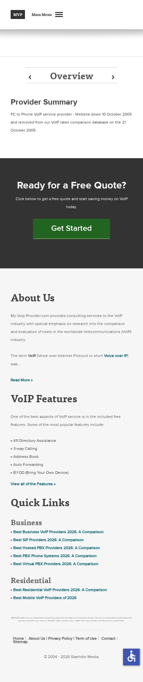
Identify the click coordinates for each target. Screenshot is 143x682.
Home (18, 638)
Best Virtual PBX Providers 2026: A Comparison (55, 563)
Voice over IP (115, 355)
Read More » (22, 380)
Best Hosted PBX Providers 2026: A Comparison (56, 547)
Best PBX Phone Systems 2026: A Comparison (55, 555)
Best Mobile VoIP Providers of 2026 (44, 597)
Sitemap (20, 641)
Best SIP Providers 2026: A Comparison (48, 539)
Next (113, 77)
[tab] (71, 75)
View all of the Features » (33, 484)
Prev (30, 77)
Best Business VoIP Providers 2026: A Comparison (58, 531)
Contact (108, 638)
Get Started (71, 228)
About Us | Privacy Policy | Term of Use (63, 638)
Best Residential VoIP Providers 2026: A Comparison (60, 589)
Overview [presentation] (71, 75)
